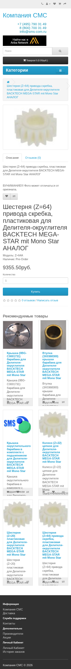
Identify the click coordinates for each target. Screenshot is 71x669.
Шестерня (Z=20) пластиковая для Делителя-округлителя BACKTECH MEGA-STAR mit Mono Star (17, 543)
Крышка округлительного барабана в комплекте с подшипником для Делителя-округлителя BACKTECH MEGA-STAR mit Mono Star (19, 457)
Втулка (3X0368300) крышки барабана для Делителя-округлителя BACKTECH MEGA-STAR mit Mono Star (52, 365)
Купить (35, 291)
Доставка (9, 613)
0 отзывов (28, 300)
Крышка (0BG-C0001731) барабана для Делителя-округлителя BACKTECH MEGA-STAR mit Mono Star (17, 364)
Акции (7, 637)
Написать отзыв (47, 300)
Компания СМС (25, 15)
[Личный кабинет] (48, 3)
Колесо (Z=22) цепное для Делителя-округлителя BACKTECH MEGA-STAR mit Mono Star (52, 452)
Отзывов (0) (33, 157)
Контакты (9, 623)
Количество (9, 274)
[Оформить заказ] (65, 3)
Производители (13, 633)
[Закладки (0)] (54, 3)
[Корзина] (60, 3)
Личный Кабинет (13, 647)
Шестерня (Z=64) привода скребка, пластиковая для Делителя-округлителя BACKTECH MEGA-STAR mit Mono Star (52, 545)
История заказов (14, 651)
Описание (12, 157)
